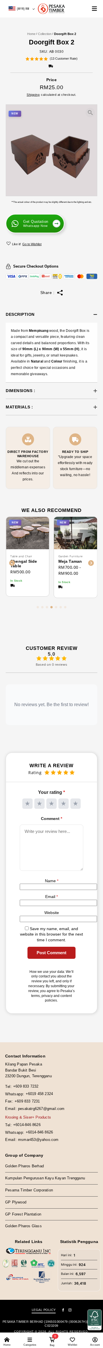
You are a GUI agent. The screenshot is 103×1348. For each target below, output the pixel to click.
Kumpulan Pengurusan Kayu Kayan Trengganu (45, 1178)
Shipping (33, 94)
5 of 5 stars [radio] (75, 803)
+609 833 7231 (27, 1101)
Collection (45, 34)
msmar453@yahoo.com (38, 1139)
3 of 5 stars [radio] (51, 803)
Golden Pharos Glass (23, 1226)
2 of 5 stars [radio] (39, 803)
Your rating (51, 792)
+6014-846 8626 (27, 1125)
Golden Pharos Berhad (24, 1166)
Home (31, 34)
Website (51, 912)
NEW (14, 113)
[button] (9, 243)
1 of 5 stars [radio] (27, 803)
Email (51, 896)
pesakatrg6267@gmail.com (41, 1109)
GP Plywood (15, 1202)
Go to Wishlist (31, 244)
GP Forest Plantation (23, 1214)
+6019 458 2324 (39, 1094)
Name (51, 880)
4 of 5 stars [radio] (63, 803)
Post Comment (51, 952)
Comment (51, 818)
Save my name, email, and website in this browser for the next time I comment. (51, 934)
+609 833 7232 (26, 1086)
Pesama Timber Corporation (29, 1190)
